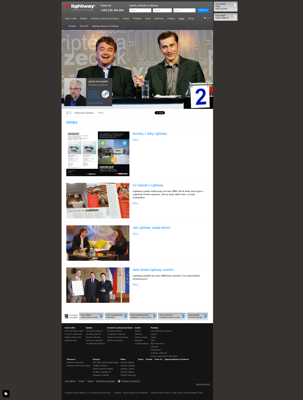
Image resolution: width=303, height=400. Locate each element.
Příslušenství (156, 350)
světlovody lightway (84, 113)
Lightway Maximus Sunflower (105, 26)
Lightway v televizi (127, 369)
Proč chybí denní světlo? (74, 331)
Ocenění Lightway (127, 372)
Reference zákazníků (94, 340)
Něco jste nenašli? (203, 384)
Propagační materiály (101, 375)
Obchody (138, 334)
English (208, 18)
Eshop (191, 18)
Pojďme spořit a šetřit (73, 337)
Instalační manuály (100, 366)
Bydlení (83, 18)
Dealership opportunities (105, 381)
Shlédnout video (71, 340)
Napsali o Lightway (128, 366)
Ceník (148, 18)
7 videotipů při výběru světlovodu (94, 94)
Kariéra (90, 381)
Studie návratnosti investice (117, 337)
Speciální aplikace (142, 343)
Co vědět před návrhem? (95, 343)
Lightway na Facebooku (131, 381)
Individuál (154, 347)
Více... (136, 139)
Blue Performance (157, 343)
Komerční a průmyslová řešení (105, 18)
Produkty (137, 18)
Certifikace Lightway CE (102, 372)
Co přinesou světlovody (116, 334)
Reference (159, 18)
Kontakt (72, 26)
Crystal (153, 334)
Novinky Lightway (127, 362)
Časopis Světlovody (128, 375)
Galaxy (153, 337)
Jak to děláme (70, 381)
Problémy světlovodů (159, 353)
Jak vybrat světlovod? (94, 331)
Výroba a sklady (141, 337)
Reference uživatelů (115, 340)
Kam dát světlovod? (93, 334)
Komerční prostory (114, 331)
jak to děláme (96, 103)
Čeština (204, 18)
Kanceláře (139, 340)
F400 (153, 340)
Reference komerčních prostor (79, 366)
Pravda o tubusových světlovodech (164, 356)
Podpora (171, 18)
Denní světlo (71, 18)
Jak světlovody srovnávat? (161, 331)
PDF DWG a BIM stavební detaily (105, 362)
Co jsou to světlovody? (73, 334)
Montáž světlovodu (93, 337)
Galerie (126, 18)
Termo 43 (84, 26)
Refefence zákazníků (75, 362)
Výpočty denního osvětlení (103, 369)
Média (181, 18)
